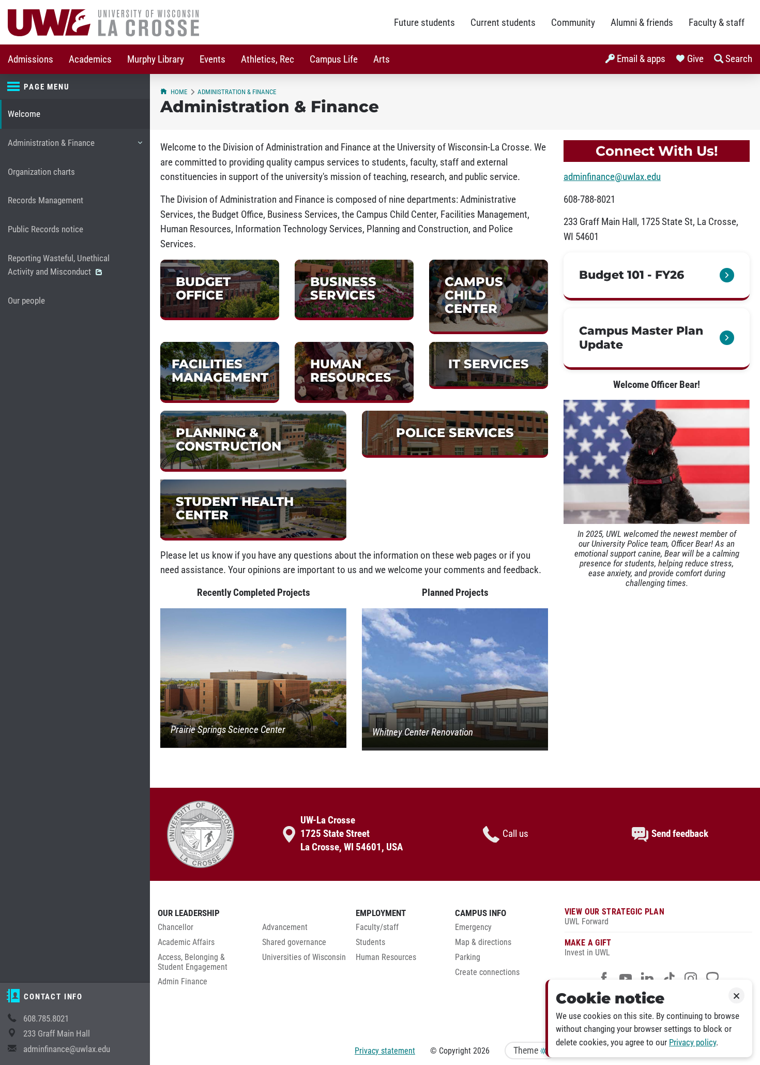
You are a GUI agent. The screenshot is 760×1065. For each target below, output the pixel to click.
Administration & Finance (51, 148)
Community (573, 22)
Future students (424, 22)
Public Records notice (45, 229)
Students (370, 942)
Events (212, 59)
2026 (481, 1051)
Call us (515, 833)
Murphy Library (155, 59)
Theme (526, 1050)
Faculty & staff (716, 22)
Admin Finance (182, 981)
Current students (503, 22)
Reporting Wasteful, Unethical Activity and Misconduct (59, 265)
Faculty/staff (377, 927)
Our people (26, 301)
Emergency (473, 927)
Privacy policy (692, 1042)
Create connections (487, 972)
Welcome (24, 114)
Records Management (45, 200)
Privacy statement (385, 1051)
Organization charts (41, 172)
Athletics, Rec (267, 59)
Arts (381, 59)
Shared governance (294, 942)
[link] (219, 290)
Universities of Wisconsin (304, 957)
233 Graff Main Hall (56, 1034)
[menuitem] (30, 59)
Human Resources (386, 957)
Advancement (285, 927)
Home (179, 92)
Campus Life (334, 59)
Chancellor (175, 927)
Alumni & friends (642, 22)
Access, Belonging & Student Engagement (192, 962)
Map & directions (483, 942)
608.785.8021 (46, 1019)
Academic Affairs (186, 942)
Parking (467, 957)
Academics (90, 59)
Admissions (30, 59)
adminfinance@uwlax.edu (66, 1049)
